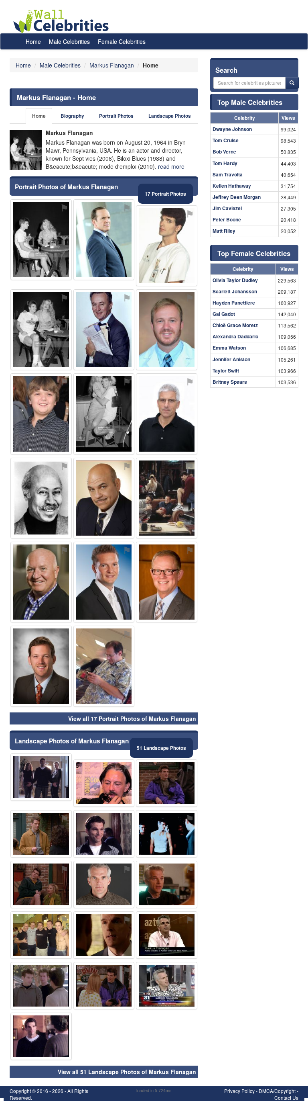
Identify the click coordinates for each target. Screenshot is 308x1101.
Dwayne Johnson (232, 129)
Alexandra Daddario (235, 336)
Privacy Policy (239, 1090)
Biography (72, 116)
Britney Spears (230, 381)
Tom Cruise (226, 140)
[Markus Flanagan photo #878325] (104, 884)
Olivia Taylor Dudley (235, 280)
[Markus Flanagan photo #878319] (41, 935)
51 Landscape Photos (161, 747)
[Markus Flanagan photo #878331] (166, 833)
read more (171, 166)
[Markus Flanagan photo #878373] (166, 413)
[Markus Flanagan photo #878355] (104, 582)
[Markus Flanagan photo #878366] (41, 666)
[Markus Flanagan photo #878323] (41, 1036)
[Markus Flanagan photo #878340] (41, 239)
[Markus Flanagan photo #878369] (104, 329)
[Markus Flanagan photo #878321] (41, 985)
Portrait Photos (116, 116)
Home (33, 41)
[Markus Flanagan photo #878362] (104, 783)
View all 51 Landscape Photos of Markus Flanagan (127, 1072)
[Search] (292, 83)
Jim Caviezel (227, 208)
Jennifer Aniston (231, 359)
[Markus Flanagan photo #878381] (41, 413)
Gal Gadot (224, 313)
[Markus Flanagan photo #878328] (166, 498)
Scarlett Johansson (235, 291)
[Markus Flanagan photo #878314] (166, 783)
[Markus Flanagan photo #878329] (166, 884)
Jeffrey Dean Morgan (237, 197)
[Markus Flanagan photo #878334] (166, 245)
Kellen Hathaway (232, 185)
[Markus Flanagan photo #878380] (41, 498)
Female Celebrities (122, 41)
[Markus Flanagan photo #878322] (41, 777)
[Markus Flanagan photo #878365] (104, 666)
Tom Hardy (225, 163)
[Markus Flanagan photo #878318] (104, 935)
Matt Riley (224, 230)
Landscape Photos (169, 116)
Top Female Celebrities (253, 253)
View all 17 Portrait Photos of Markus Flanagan (132, 718)
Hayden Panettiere (234, 302)
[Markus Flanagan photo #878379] (104, 239)
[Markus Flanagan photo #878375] (166, 582)
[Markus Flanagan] (26, 150)
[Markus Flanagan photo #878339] (41, 329)
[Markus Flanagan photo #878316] (41, 884)
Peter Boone (227, 219)
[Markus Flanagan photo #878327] (166, 935)
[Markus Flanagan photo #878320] (104, 985)
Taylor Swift (226, 370)
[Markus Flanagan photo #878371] (166, 329)
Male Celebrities (69, 41)
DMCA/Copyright (277, 1090)
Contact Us (286, 1097)
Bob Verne (224, 151)
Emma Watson (229, 347)
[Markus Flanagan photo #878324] (166, 985)
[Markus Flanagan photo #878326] (104, 498)
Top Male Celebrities (249, 102)
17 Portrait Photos (165, 193)
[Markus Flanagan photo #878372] (41, 582)
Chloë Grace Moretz (235, 325)
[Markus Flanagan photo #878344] (104, 413)
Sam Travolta (228, 174)
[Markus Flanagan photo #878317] (41, 833)
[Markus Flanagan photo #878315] (104, 833)
